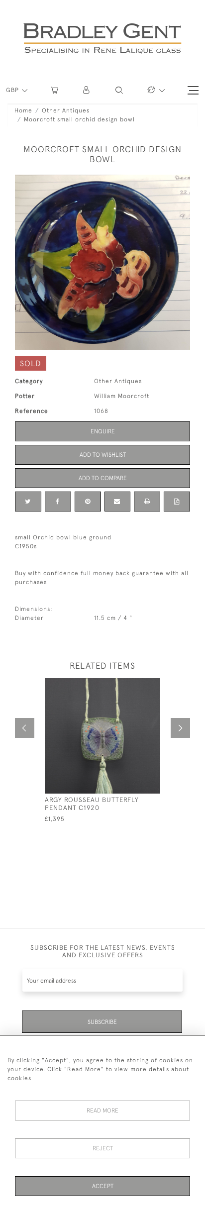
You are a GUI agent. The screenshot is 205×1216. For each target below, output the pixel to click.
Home (23, 110)
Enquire (103, 431)
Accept (102, 1186)
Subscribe (102, 1021)
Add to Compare (103, 478)
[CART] (54, 90)
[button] (87, 90)
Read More (102, 1110)
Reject (103, 1148)
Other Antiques (66, 110)
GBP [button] (13, 90)
